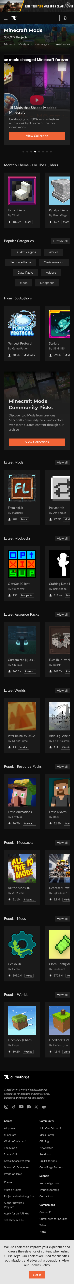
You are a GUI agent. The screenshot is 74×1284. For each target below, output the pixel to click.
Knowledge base (49, 1183)
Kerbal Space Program (17, 1161)
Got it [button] (37, 1275)
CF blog (44, 1141)
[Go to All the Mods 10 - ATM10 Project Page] (22, 877)
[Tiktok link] (13, 1106)
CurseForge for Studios (53, 1219)
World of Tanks (13, 1174)
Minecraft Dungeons (16, 1167)
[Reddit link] (43, 1106)
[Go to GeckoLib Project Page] (22, 953)
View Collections (37, 442)
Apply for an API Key (16, 1213)
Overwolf (45, 1212)
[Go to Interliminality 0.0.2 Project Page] (22, 725)
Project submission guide (19, 1196)
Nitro (42, 1232)
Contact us (46, 1196)
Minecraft (10, 1135)
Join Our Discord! (50, 1128)
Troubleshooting (49, 1190)
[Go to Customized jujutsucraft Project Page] (22, 649)
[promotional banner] (37, 6)
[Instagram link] (6, 1106)
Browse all (60, 241)
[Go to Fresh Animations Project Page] (22, 801)
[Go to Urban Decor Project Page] (22, 200)
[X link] (36, 1106)
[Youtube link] (21, 1106)
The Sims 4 (10, 1148)
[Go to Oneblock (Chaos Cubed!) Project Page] (22, 1029)
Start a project (12, 1190)
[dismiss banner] (67, 4)
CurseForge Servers (51, 1167)
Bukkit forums (48, 1161)
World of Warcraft (15, 1141)
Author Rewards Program (14, 1205)
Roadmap (45, 1154)
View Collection (37, 136)
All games (9, 1128)
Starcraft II (10, 1154)
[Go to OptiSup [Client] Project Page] (22, 573)
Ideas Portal (46, 1135)
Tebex (42, 1225)
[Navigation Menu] (6, 18)
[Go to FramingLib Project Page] (22, 497)
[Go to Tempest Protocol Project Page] (22, 333)
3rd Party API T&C (15, 1220)
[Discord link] (28, 1106)
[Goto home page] (14, 18)
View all (62, 462)
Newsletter (46, 1148)
